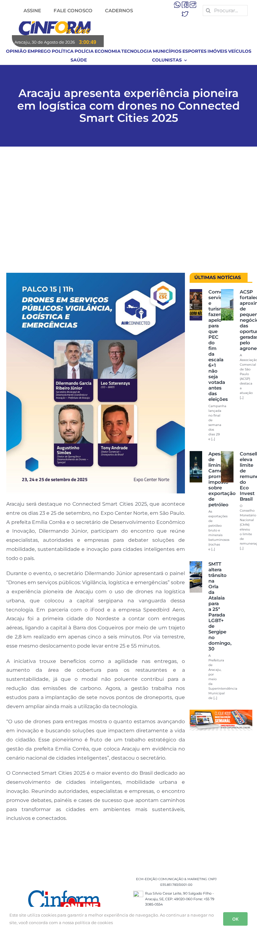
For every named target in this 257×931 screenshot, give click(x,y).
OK (235, 919)
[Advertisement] (128, 213)
